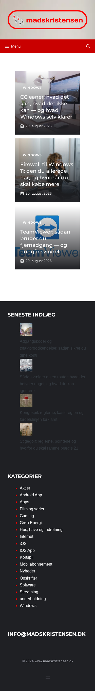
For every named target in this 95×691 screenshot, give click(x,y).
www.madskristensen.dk (54, 661)
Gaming (27, 516)
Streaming (29, 592)
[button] (88, 46)
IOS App (27, 550)
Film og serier (32, 509)
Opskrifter (28, 578)
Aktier (25, 488)
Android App (31, 495)
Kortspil (26, 557)
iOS (23, 543)
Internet (26, 536)
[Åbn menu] (48, 678)
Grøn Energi (31, 523)
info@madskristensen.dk (47, 634)
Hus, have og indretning (41, 529)
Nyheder (27, 571)
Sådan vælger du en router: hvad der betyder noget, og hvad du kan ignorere (52, 384)
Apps (24, 502)
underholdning (33, 599)
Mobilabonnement (36, 564)
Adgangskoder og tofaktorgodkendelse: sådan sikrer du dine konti (53, 348)
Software (28, 585)
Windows (28, 605)
